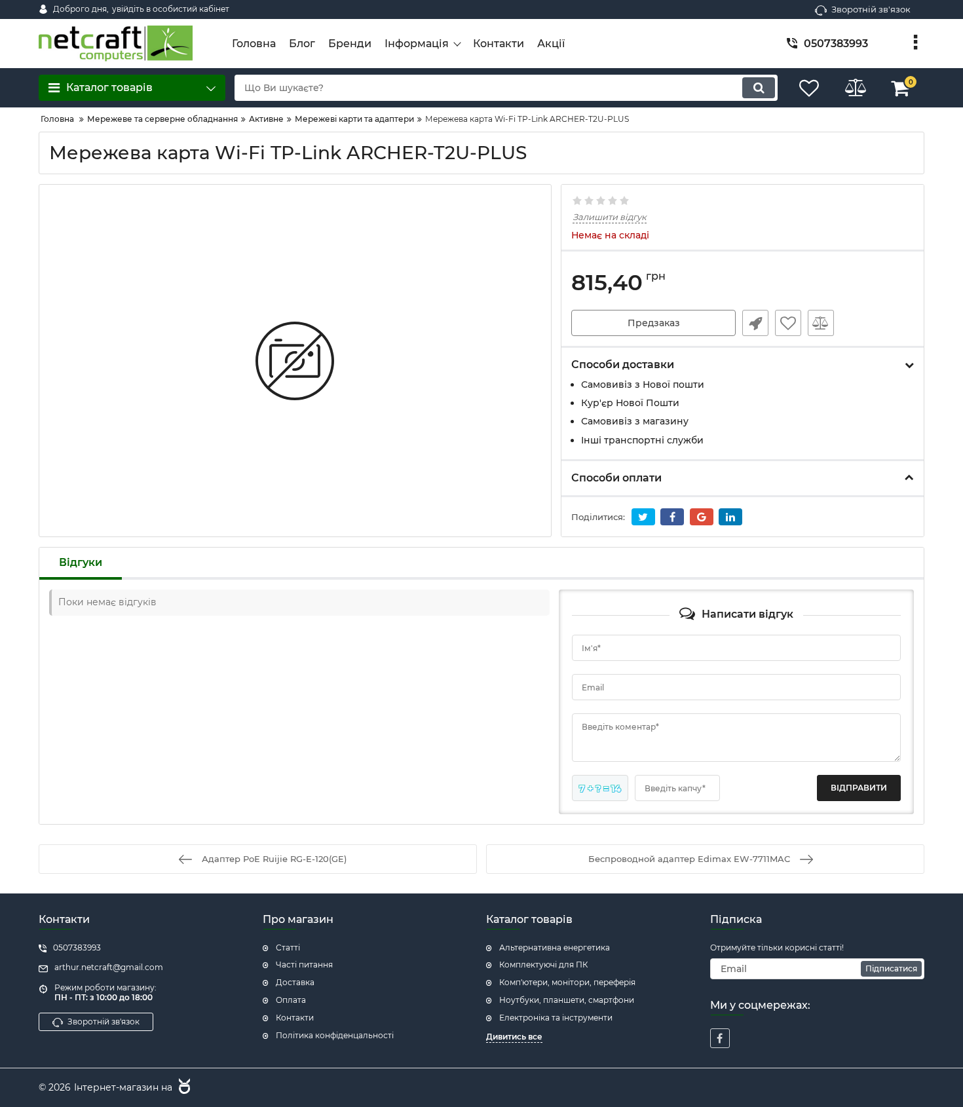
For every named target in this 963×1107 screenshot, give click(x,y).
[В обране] (788, 323)
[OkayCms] (183, 1088)
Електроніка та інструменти (556, 1018)
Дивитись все (514, 1036)
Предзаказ (654, 323)
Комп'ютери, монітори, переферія (567, 982)
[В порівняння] (821, 323)
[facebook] (720, 1038)
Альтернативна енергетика (554, 947)
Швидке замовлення (755, 323)
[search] (758, 87)
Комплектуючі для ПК (543, 964)
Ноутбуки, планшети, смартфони (566, 1000)
